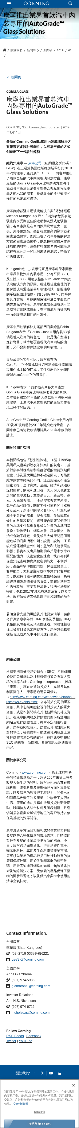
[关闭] (73, 1085)
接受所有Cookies (39, 1124)
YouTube (25, 1041)
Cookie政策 (20, 1103)
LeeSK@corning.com (28, 959)
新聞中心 (33, 50)
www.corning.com (35, 772)
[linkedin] (59, 1073)
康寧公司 (35, 163)
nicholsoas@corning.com (31, 1012)
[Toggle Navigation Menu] (9, 4)
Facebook (33, 1036)
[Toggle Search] (70, 4)
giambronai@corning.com (31, 986)
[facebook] (34, 1073)
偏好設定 (39, 1112)
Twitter (11, 1041)
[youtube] (51, 1073)
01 (70, 50)
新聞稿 (47, 50)
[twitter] (42, 1073)
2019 (60, 50)
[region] (39, 1103)
